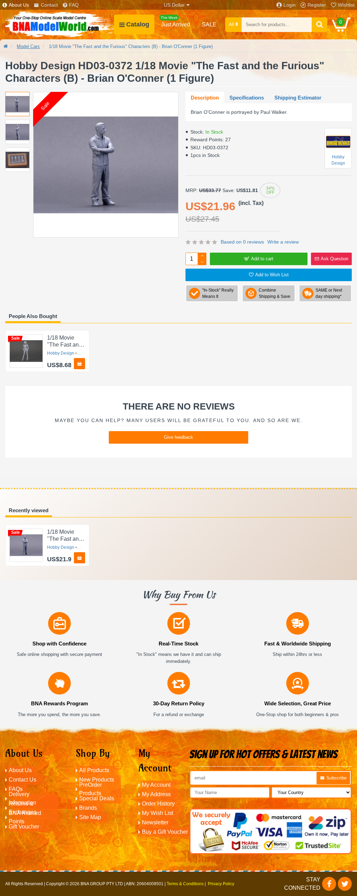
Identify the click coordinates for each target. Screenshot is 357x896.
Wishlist (346, 5)
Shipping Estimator (297, 98)
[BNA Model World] (59, 24)
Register (316, 5)
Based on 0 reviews (242, 242)
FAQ (74, 5)
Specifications (246, 98)
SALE (209, 24)
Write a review (283, 242)
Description (205, 98)
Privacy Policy (221, 883)
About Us (19, 5)
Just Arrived (175, 21)
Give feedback (178, 437)
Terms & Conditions (185, 883)
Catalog (137, 24)
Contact (49, 5)
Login (289, 5)
